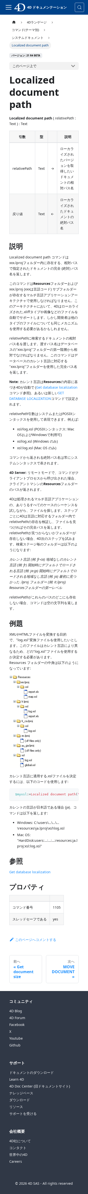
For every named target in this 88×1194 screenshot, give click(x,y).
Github (15, 1045)
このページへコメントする (35, 939)
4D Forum (17, 1017)
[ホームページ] (14, 22)
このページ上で (24, 66)
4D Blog (15, 1011)
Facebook (16, 1024)
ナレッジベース (21, 1093)
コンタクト (17, 1147)
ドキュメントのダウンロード (31, 1072)
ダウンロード (19, 1100)
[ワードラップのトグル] (64, 794)
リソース (16, 1106)
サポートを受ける (23, 1113)
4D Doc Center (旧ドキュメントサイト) (39, 1086)
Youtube (16, 1038)
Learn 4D (16, 1079)
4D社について (20, 1141)
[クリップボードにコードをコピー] (73, 794)
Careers (15, 1161)
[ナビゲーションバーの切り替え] (8, 7)
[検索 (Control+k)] (79, 7)
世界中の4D (18, 1154)
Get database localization (56, 387)
